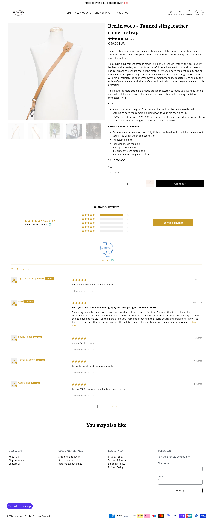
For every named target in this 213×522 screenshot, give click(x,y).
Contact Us (15, 463)
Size (110, 167)
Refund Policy (115, 467)
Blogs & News (16, 460)
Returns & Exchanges (70, 463)
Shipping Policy (116, 463)
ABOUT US (122, 12)
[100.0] (106, 248)
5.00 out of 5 (48, 221)
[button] (88, 215)
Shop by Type (102, 12)
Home (68, 12)
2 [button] (102, 406)
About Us (14, 456)
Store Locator (65, 460)
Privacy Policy (115, 456)
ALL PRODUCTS (83, 12)
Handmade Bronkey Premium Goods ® (32, 516)
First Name (164, 463)
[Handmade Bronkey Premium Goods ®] (18, 12)
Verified (106, 260)
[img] (79, 280)
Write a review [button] (173, 223)
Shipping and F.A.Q (69, 456)
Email (161, 476)
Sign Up (180, 490)
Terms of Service (117, 460)
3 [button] (108, 406)
